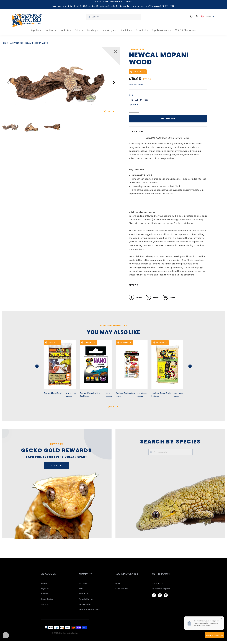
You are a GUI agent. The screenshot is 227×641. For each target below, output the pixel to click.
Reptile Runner (86, 599)
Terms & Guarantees (89, 609)
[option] (61, 83)
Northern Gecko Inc (68, 633)
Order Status (47, 599)
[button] (40, 366)
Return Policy (85, 604)
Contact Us (157, 583)
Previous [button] (8, 82)
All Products (16, 42)
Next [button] (114, 82)
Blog (117, 583)
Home (5, 42)
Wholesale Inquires (161, 588)
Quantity (133, 104)
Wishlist (44, 593)
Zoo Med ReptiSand (52, 393)
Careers (83, 583)
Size (131, 94)
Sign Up (56, 465)
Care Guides (121, 588)
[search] (113, 17)
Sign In (44, 583)
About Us (83, 593)
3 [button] (113, 111)
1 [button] (104, 111)
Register (45, 588)
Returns (44, 604)
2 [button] (109, 111)
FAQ (81, 588)
